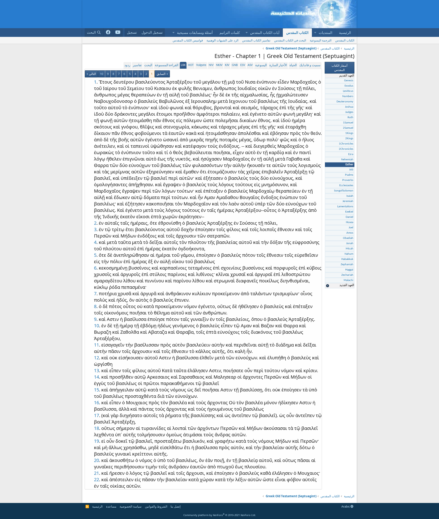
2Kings (349, 138)
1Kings (349, 133)
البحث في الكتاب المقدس (290, 40)
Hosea (349, 222)
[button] (315, 32)
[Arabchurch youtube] (118, 32)
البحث (148, 65)
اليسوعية (261, 65)
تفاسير (137, 65)
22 (96, 479)
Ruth (350, 117)
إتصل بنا (176, 506)
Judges (349, 112)
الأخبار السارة (278, 65)
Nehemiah (347, 159)
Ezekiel (349, 211)
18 (96, 428)
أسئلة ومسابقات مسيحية (195, 32)
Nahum (349, 253)
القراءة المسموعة (166, 65)
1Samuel (348, 122)
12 (96, 358)
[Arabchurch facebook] (108, 32)
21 (96, 473)
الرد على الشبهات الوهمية (222, 40)
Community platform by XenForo (219, 515)
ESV (242, 65)
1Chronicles (346, 143)
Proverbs (347, 180)
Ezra (350, 154)
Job (351, 169)
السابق (161, 74)
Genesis (348, 80)
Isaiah (349, 195)
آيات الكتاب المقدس (264, 32)
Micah (349, 248)
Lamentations (345, 206)
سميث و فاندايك (310, 65)
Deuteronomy (345, 101)
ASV (250, 65)
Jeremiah (348, 201)
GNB (235, 65)
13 (96, 370)
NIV (211, 65)
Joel (351, 227)
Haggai (349, 269)
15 (96, 390)
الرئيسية (345, 32)
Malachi (348, 280)
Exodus (349, 85)
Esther (349, 164)
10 (101, 74)
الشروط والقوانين (156, 506)
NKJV (219, 65)
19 (96, 441)
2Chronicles (346, 149)
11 (96, 345)
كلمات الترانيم (230, 32)
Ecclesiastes (346, 185)
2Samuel (348, 127)
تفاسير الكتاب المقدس (256, 40)
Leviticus (348, 91)
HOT (191, 65)
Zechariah (347, 274)
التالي (92, 74)
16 (96, 402)
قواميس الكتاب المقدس (188, 40)
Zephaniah (347, 264)
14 (96, 377)
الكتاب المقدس (297, 32)
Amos (349, 232)
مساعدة (111, 506)
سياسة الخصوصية (131, 506)
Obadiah (348, 238)
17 (96, 415)
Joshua (349, 106)
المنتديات (325, 32)
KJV (227, 65)
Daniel (349, 217)
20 (96, 460)
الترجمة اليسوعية (321, 40)
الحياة (293, 65)
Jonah (349, 243)
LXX (183, 65)
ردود (127, 65)
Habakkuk (347, 259)
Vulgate (201, 65)
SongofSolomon (343, 190)
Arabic (346, 506)
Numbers (347, 96)
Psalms (349, 174)
